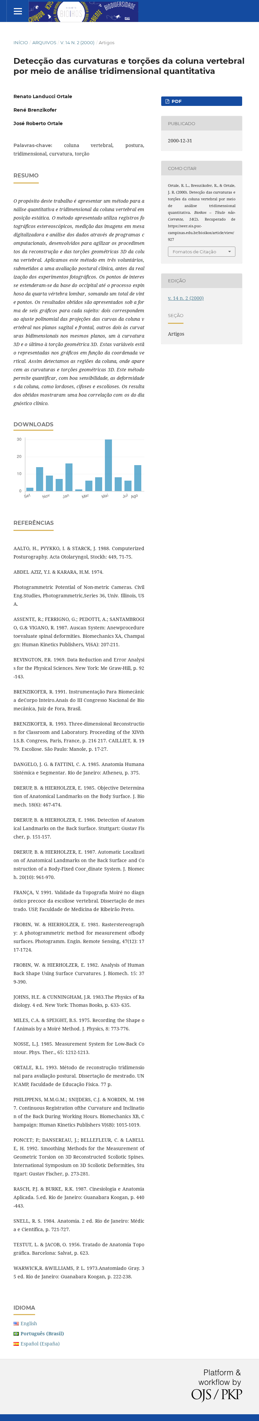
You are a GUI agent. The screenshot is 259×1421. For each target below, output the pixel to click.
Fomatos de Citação (194, 251)
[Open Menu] (18, 11)
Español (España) (40, 1343)
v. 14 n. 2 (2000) (77, 42)
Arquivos (44, 42)
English (29, 1323)
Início (20, 42)
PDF (175, 101)
